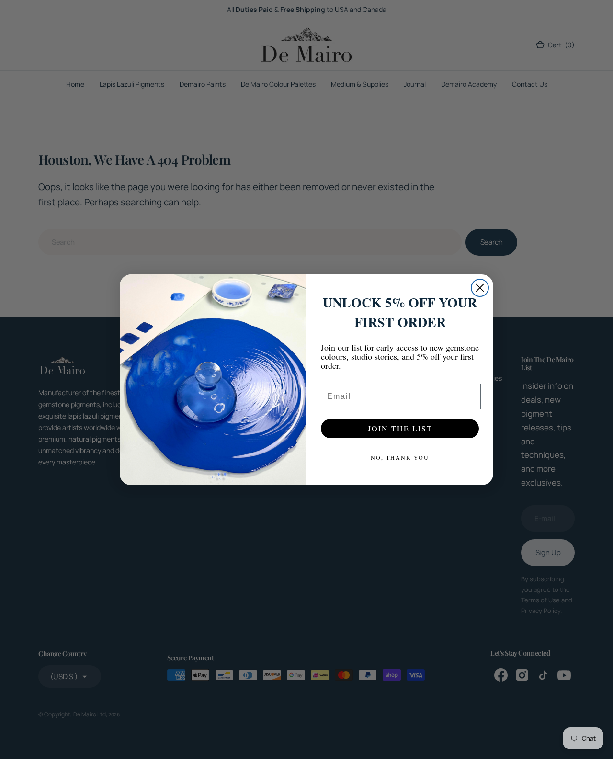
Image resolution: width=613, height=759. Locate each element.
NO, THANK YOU (400, 457)
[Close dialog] (479, 287)
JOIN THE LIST (400, 428)
